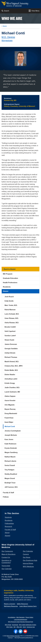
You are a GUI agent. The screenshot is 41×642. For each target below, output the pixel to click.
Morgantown (7, 40)
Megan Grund (10, 478)
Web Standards (20, 617)
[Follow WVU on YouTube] (25, 631)
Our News (26, 557)
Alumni (5, 26)
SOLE (24, 627)
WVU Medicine (28, 566)
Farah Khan (9, 418)
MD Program (7, 274)
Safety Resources (22, 604)
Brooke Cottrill (10, 327)
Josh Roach (9, 296)
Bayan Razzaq (10, 409)
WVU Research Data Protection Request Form (20, 621)
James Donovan (11, 344)
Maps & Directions (8, 554)
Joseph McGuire (11, 435)
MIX (15, 627)
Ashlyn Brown (10, 353)
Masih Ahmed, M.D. (12, 361)
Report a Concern (9, 604)
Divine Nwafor (10, 374)
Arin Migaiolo (10, 405)
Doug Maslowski (11, 413)
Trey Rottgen (9, 470)
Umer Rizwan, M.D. (12, 318)
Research (8, 526)
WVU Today (9, 627)
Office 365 (19, 627)
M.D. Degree (8, 37)
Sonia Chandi (10, 465)
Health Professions (10, 282)
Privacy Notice (29, 617)
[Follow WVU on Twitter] (20, 631)
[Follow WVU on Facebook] (16, 631)
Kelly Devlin (9, 301)
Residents (7, 287)
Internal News (28, 563)
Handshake (15, 624)
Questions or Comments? (6, 561)
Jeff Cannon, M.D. (11, 487)
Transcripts (6, 566)
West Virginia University (13, 636)
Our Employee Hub (30, 560)
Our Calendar (7, 569)
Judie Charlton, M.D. (12, 387)
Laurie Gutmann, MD (12, 392)
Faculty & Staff (8, 492)
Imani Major (9, 422)
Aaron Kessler (10, 400)
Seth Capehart (10, 331)
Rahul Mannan (10, 309)
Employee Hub (31, 627)
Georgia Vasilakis (11, 348)
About (7, 533)
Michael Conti (10, 426)
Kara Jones (9, 439)
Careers (26, 554)
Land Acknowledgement (20, 619)
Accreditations (12, 617)
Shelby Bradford (11, 474)
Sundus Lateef (10, 335)
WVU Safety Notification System (27, 624)
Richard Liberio (10, 461)
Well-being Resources (11, 606)
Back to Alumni (9, 269)
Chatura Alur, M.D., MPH (13, 366)
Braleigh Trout (10, 483)
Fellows (6, 497)
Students (8, 517)
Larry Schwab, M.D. (12, 314)
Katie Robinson (10, 444)
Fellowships (9, 523)
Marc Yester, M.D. (11, 305)
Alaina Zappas (10, 396)
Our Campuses (7, 551)
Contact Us (6, 557)
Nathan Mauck (10, 457)
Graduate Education (10, 278)
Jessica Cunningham (13, 431)
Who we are (12, 18)
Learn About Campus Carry (28, 606)
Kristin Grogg (10, 383)
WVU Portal (8, 624)
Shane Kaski (9, 340)
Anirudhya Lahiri (11, 379)
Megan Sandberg (11, 452)
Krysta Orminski (11, 448)
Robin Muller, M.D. (11, 370)
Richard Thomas (11, 357)
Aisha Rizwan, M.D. (12, 322)
